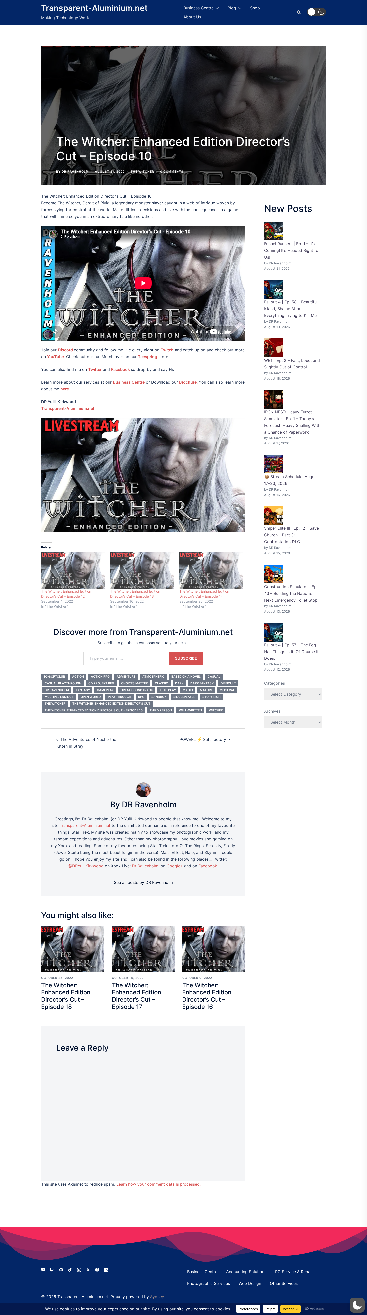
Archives (272, 711)
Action (78, 676)
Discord (65, 349)
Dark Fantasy (202, 683)
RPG (141, 697)
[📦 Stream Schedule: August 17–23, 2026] (273, 464)
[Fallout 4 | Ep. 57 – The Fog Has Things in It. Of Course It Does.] (273, 632)
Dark (179, 683)
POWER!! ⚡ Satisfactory (203, 739)
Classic (161, 683)
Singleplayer (184, 697)
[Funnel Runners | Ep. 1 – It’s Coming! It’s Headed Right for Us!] (273, 231)
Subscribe (186, 658)
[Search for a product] (299, 12)
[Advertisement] (183, 94)
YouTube (55, 356)
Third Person (161, 710)
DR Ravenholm (75, 171)
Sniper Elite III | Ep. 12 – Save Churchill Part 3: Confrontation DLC (291, 535)
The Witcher (142, 171)
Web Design (250, 1283)
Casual (214, 676)
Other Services (284, 1283)
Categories (274, 683)
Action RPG (100, 676)
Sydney (157, 1296)
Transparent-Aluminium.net (94, 8)
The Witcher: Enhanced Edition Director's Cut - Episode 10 (94, 710)
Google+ (175, 865)
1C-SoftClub (54, 676)
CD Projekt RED (101, 683)
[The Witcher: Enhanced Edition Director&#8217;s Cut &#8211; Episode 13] (142, 570)
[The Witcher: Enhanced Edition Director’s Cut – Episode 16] (213, 948)
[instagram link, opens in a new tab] (79, 1269)
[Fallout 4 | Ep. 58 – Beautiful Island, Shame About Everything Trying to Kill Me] (273, 289)
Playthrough (119, 697)
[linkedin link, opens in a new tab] (106, 1269)
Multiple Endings (59, 697)
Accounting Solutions (246, 1271)
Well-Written (190, 710)
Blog (232, 7)
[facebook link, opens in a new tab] (97, 1269)
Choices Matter (134, 683)
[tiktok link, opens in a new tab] (70, 1269)
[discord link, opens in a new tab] (61, 1269)
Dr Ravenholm (57, 690)
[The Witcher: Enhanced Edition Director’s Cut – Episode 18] (72, 948)
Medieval (227, 690)
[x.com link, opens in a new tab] (88, 1269)
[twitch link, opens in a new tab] (52, 1269)
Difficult (228, 683)
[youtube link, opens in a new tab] (43, 1269)
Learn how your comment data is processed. (158, 1184)
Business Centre (199, 7)
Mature (206, 690)
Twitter (95, 369)
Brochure (188, 382)
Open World (91, 697)
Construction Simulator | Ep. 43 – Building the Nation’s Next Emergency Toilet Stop (291, 593)
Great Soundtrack (137, 690)
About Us (192, 16)
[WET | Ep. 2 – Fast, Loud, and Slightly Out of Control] (273, 347)
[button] (316, 12)
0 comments (171, 171)
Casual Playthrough (63, 683)
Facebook (120, 369)
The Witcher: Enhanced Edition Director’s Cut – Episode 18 (65, 996)
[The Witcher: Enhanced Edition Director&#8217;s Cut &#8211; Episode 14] (211, 570)
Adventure (126, 676)
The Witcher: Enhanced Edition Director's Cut (111, 703)
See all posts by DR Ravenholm (143, 882)
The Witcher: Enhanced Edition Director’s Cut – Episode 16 (206, 996)
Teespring (147, 356)
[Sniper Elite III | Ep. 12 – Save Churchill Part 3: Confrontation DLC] (273, 515)
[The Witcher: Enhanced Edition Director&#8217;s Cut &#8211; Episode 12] (73, 570)
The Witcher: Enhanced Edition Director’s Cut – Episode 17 (136, 996)
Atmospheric (153, 676)
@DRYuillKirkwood (86, 865)
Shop (255, 7)
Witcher (216, 710)
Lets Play (168, 690)
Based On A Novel (186, 676)
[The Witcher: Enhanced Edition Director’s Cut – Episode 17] (143, 948)
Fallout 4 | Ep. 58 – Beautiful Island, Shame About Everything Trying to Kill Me (291, 308)
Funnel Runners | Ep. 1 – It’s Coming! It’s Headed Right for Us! (292, 250)
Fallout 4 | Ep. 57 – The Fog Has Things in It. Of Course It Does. (291, 651)
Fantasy (83, 690)
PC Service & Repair (294, 1271)
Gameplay (105, 690)
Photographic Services (208, 1283)
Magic (188, 690)
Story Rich (211, 697)
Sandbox (158, 697)
